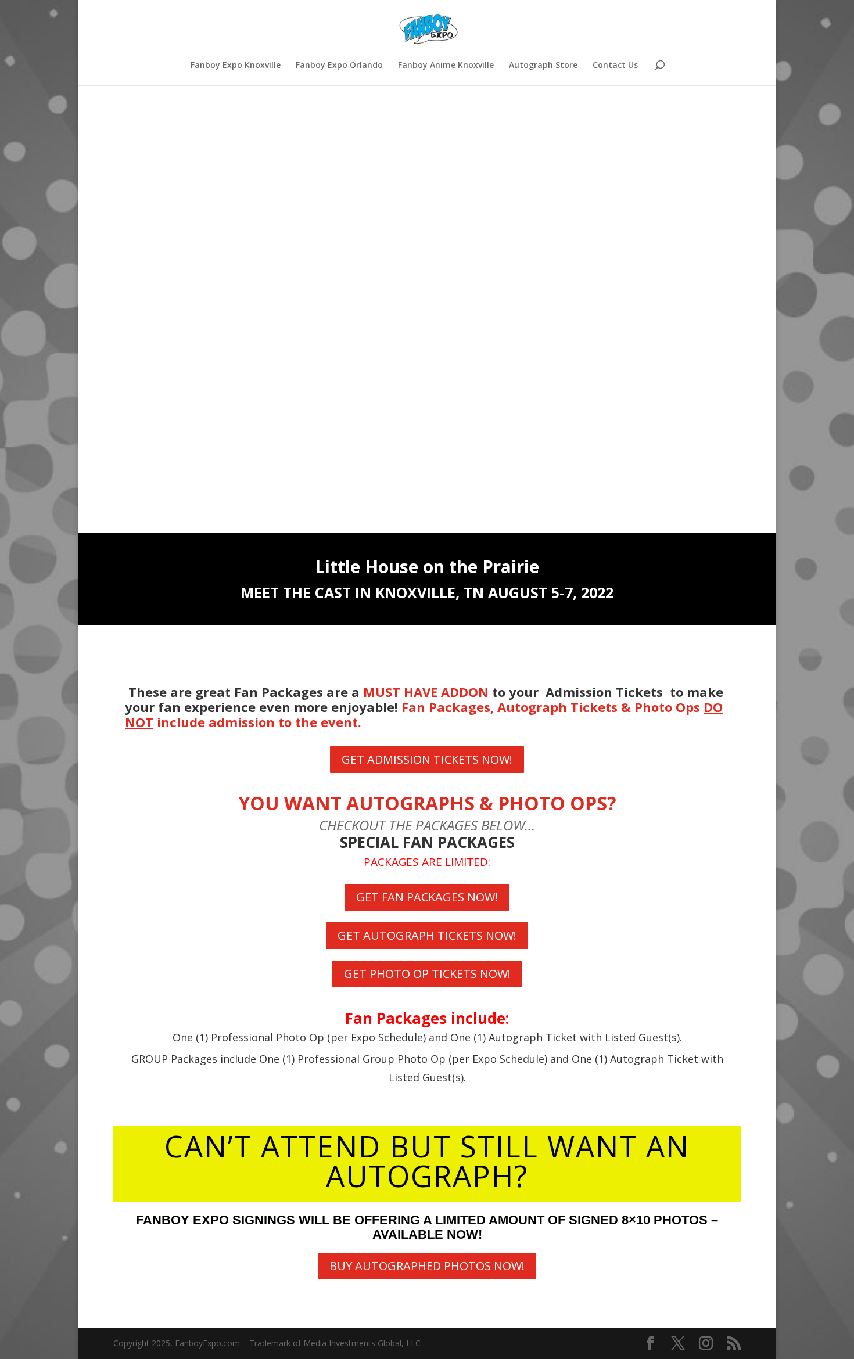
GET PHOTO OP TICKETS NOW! (427, 974)
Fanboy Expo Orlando (339, 65)
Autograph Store (543, 65)
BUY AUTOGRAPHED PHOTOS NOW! (427, 1266)
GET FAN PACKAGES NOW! (427, 897)
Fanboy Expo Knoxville (236, 65)
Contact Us (615, 65)
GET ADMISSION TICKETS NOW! (427, 759)
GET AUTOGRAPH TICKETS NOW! (427, 935)
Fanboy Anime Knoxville (446, 65)
